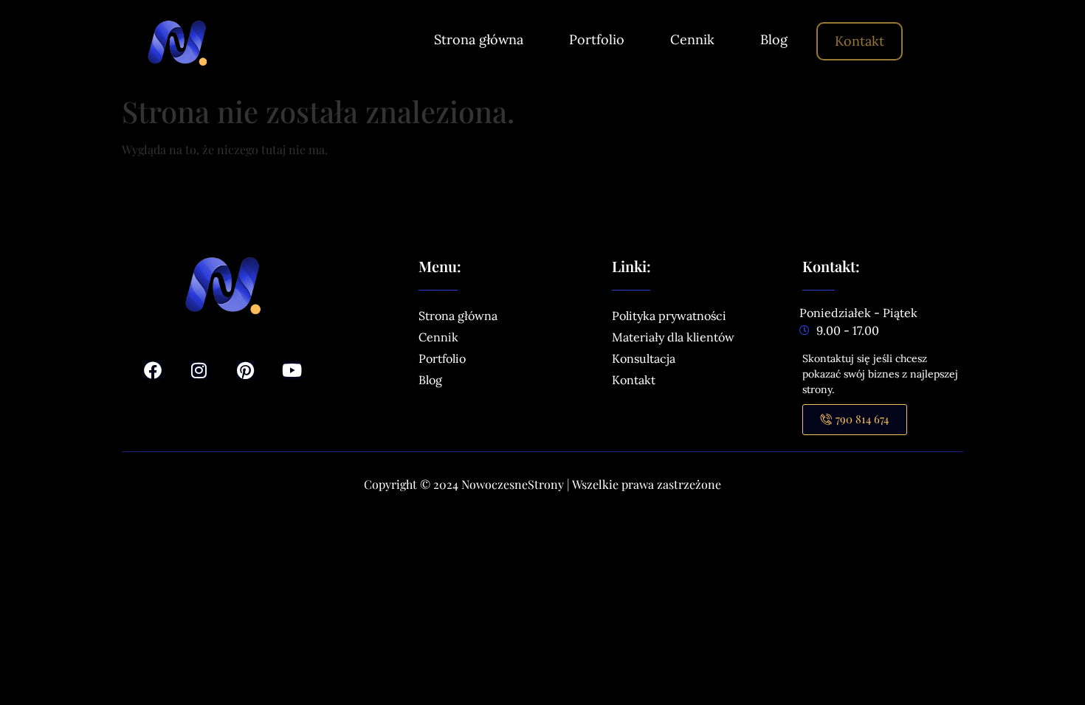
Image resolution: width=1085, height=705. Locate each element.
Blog (774, 39)
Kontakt (859, 40)
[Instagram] (199, 370)
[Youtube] (292, 370)
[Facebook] (153, 370)
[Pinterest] (246, 370)
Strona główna (478, 39)
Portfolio (596, 39)
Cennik (692, 39)
